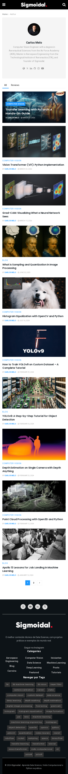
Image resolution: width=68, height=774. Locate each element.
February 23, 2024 (26, 476)
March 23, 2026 (25, 169)
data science (53, 695)
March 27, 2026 (28, 118)
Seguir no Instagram (34, 647)
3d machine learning (23, 684)
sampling (33, 738)
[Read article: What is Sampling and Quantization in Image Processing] (34, 241)
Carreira (11, 671)
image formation (54, 711)
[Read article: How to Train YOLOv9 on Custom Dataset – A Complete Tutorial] (34, 341)
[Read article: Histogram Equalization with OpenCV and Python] (34, 293)
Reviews (15, 85)
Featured (34, 672)
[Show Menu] (3, 4)
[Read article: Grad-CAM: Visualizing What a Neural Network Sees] (34, 189)
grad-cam (56, 706)
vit (57, 749)
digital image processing (19, 706)
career (40, 690)
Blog (5, 260)
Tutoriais (56, 672)
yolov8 (29, 754)
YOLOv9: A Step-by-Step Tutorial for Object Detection (29, 417)
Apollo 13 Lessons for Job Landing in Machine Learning (30, 569)
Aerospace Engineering (12, 659)
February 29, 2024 (26, 372)
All (5, 85)
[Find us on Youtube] (30, 606)
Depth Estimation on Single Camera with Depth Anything (31, 469)
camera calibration (23, 690)
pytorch (11, 733)
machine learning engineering (26, 722)
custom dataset (35, 695)
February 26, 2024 (26, 424)
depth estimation (52, 700)
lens (26, 717)
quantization (25, 733)
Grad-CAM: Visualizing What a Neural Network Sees (31, 214)
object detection (17, 727)
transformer (39, 744)
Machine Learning (56, 662)
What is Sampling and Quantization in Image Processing (30, 266)
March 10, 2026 (25, 221)
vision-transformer (18, 749)
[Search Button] (64, 4)
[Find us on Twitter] (44, 606)
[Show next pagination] (39, 582)
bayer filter (56, 684)
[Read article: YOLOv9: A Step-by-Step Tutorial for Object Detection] (34, 393)
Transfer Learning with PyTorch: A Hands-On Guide (29, 111)
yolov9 (39, 754)
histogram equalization (30, 711)
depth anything (32, 700)
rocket (21, 738)
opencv (44, 727)
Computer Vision (15, 104)
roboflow (9, 738)
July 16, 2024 (24, 321)
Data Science (34, 662)
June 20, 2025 (24, 272)
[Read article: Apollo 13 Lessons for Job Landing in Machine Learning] (34, 544)
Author (13, 14)
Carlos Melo (13, 118)
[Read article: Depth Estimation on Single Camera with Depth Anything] (34, 444)
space (45, 738)
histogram (10, 711)
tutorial (52, 744)
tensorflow (57, 738)
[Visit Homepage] (34, 5)
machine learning (42, 717)
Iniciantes (56, 658)
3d (7, 684)
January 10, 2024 (26, 575)
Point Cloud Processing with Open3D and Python (32, 519)
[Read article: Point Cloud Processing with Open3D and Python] (34, 496)
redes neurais (43, 733)
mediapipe (51, 722)
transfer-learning (20, 744)
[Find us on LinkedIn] (37, 606)
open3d (33, 727)
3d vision (42, 684)
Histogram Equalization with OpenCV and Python (32, 316)
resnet (57, 733)
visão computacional (41, 749)
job (18, 717)
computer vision (15, 695)
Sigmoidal (16, 765)
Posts (56, 667)
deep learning (14, 700)
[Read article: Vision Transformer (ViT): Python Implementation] (34, 141)
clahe (51, 690)
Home (5, 14)
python (55, 727)
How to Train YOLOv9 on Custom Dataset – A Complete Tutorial (30, 366)
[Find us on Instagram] (23, 606)
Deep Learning (34, 667)
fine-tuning (41, 706)
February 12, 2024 (26, 524)
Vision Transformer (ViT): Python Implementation (33, 165)
